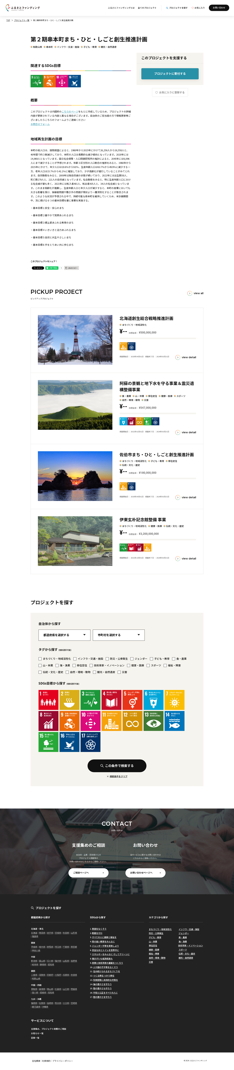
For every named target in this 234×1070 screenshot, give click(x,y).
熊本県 (58, 1003)
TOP (8, 20)
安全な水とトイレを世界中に (105, 950)
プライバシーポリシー (62, 1060)
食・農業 (183, 937)
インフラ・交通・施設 (68, 46)
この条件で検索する (119, 765)
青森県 (42, 932)
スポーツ (183, 949)
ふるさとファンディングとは (121, 7)
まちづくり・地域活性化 (160, 929)
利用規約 (46, 1060)
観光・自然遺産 (109, 46)
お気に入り (200, 7)
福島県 (35, 936)
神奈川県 (36, 950)
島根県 (42, 988)
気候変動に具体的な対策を (105, 979)
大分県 (66, 1003)
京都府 (50, 974)
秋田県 (66, 932)
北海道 (34, 932)
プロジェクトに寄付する (170, 73)
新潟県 (34, 960)
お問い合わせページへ (141, 872)
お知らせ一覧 (37, 1033)
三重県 (34, 974)
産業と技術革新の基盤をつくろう (107, 962)
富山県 (42, 960)
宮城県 (58, 932)
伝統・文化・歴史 (187, 953)
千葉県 (66, 946)
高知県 (51, 992)
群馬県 (50, 946)
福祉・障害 (154, 953)
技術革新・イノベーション (190, 945)
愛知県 (51, 964)
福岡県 (34, 1003)
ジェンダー (184, 933)
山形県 (74, 932)
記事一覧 (35, 1037)
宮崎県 (74, 1003)
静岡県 (43, 964)
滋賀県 (42, 974)
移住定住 (153, 945)
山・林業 (153, 941)
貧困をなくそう (99, 928)
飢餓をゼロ (97, 933)
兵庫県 (66, 974)
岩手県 (50, 932)
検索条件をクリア (119, 776)
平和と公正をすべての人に (105, 992)
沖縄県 (45, 1006)
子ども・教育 (90, 46)
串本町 (49, 46)
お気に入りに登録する (172, 92)
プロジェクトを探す (178, 7)
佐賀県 (42, 1003)
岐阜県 (35, 964)
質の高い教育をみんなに (103, 941)
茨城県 (34, 946)
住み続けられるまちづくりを (106, 971)
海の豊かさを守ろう (102, 984)
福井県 (58, 960)
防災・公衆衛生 (156, 933)
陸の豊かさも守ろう (102, 988)
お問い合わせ (219, 7)
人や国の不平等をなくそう (105, 967)
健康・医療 (154, 949)
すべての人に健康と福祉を (104, 937)
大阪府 (58, 974)
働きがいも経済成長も (102, 958)
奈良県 (74, 974)
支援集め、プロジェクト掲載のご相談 (48, 1028)
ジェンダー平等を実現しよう (105, 945)
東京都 (74, 946)
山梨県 (66, 960)
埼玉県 (58, 946)
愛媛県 (43, 992)
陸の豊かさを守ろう (102, 996)
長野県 (74, 960)
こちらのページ (70, 111)
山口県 (66, 988)
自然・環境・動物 (157, 957)
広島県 (58, 988)
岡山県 (50, 988)
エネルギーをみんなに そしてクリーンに (111, 954)
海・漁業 (183, 941)
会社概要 (36, 1060)
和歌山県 (37, 46)
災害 (151, 961)
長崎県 (50, 1003)
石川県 (50, 960)
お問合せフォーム (40, 124)
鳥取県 (34, 988)
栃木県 (42, 946)
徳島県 (74, 988)
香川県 (35, 992)
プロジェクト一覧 (21, 20)
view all (198, 293)
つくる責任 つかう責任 (103, 975)
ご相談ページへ (81, 872)
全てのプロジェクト (147, 7)
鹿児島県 (36, 1006)
